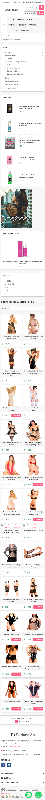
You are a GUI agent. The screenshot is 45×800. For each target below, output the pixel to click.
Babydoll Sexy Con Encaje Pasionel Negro (11, 337)
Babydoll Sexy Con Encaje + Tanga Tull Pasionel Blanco (11, 513)
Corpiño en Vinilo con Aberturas (33, 634)
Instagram (9, 765)
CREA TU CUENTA (38, 2)
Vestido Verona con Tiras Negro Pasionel (33, 600)
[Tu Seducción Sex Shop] (9, 10)
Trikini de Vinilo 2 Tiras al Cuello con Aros (33, 702)
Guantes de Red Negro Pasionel (33, 530)
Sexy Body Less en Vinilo (11, 634)
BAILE (6, 293)
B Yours (7, 290)
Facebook (3, 765)
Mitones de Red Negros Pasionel (33, 566)
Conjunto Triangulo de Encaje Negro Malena (33, 513)
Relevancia (5, 308)
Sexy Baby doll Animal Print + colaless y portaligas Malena (33, 444)
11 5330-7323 (16, 2)
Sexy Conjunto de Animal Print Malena (33, 337)
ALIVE (6, 287)
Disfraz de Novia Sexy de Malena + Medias (33, 409)
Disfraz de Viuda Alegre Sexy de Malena (11, 444)
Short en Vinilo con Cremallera (11, 666)
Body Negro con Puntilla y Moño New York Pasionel (11, 531)
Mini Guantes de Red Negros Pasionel (11, 600)
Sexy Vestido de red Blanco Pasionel (11, 409)
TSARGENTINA (5, 793)
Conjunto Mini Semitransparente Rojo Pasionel (33, 478)
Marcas (6, 275)
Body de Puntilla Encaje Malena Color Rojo (11, 478)
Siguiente (26, 721)
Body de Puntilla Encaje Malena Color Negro (33, 372)
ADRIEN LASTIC (9, 284)
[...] (42, 743)
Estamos (5, 2)
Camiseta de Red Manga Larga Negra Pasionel (11, 566)
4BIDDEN (7, 281)
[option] (22, 253)
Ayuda (26, 2)
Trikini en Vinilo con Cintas (11, 701)
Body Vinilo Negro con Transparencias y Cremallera (33, 668)
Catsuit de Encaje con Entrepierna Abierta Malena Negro (11, 373)
